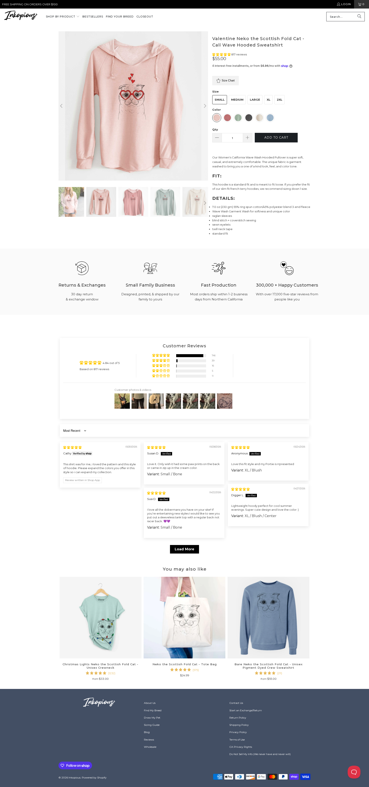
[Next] (204, 106)
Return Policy (237, 717)
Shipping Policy (239, 724)
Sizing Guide (152, 724)
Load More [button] (184, 549)
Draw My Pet (152, 717)
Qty (215, 129)
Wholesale (150, 746)
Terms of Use (237, 739)
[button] (63, 17)
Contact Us (236, 702)
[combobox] (345, 16)
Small (220, 99)
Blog (147, 732)
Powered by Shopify (94, 777)
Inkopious (75, 777)
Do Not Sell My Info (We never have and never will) (260, 754)
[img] (72, 447)
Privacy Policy (238, 732)
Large (255, 99)
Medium (237, 99)
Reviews (149, 739)
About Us (149, 702)
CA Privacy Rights (240, 746)
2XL (279, 99)
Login (346, 4)
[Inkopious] (20, 17)
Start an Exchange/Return (245, 710)
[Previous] (61, 106)
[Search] (359, 16)
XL (268, 99)
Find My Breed (152, 710)
